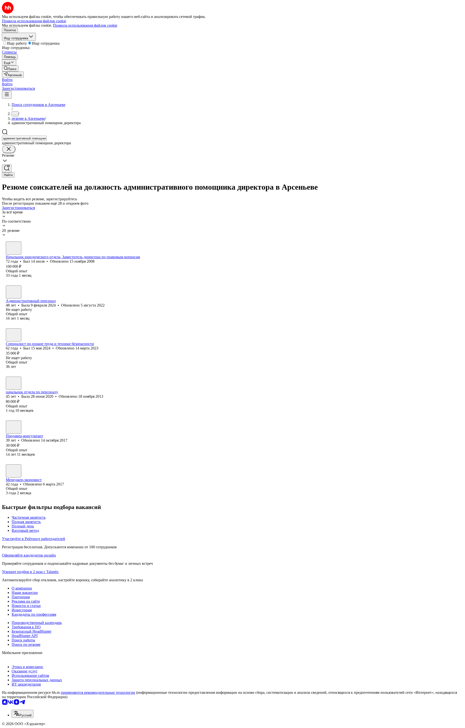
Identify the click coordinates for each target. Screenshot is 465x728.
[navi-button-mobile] (7, 95)
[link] (10, 68)
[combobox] (24, 138)
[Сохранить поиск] (7, 168)
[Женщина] (13, 292)
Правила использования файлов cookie (85, 25)
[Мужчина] (13, 248)
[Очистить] (9, 149)
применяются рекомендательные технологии (98, 692)
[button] (7, 80)
